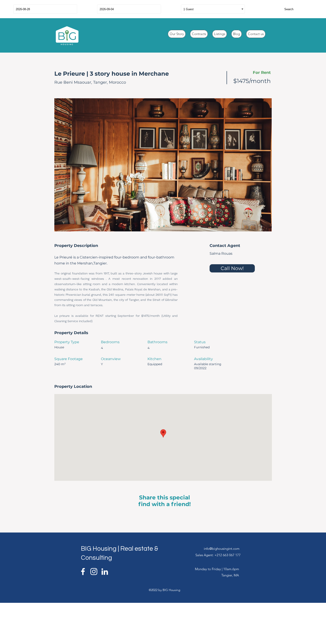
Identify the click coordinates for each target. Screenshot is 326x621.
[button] (163, 164)
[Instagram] (93, 571)
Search (288, 9)
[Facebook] (83, 571)
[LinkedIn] (104, 571)
